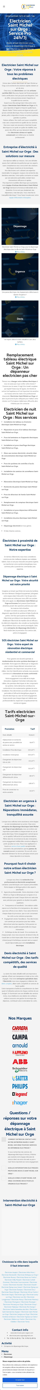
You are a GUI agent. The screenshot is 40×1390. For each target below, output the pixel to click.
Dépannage (8, 1357)
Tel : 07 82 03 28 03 (14, 1338)
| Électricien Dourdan (15, 1284)
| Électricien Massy (17, 1299)
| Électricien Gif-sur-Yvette (28, 1292)
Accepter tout (20, 1380)
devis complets (7, 983)
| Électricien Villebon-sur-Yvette (21, 1318)
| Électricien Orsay (30, 1304)
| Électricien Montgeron (12, 1302)
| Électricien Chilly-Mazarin (21, 1278)
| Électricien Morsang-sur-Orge (19, 1303)
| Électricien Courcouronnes (19, 1282)
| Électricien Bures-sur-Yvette (26, 1277)
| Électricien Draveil (29, 1284)
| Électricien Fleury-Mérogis (18, 1291)
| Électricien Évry (29, 1289)
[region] (20, 1374)
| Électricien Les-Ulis (19, 1297)
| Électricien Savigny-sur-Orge (19, 1314)
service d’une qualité (18, 846)
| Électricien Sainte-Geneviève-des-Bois (19, 1308)
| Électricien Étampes (15, 1289)
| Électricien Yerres (23, 1321)
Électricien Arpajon (11, 1272)
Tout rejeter (20, 1385)
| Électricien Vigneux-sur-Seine (26, 1316)
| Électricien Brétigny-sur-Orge (27, 1275)
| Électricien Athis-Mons (26, 1272)
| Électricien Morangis (27, 1302)
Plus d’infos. (21, 252)
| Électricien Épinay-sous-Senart (19, 1286)
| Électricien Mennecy (31, 1299)
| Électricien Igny (19, 1294)
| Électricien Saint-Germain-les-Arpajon (19, 1310)
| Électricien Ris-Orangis (27, 1307)
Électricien (8, 1354)
